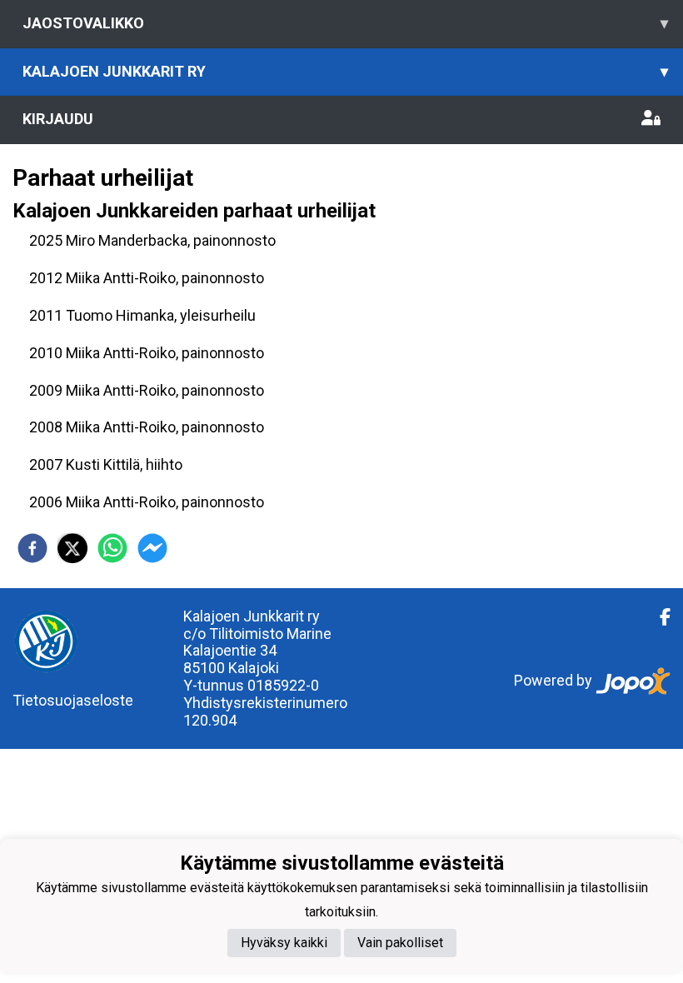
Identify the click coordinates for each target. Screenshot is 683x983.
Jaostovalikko (345, 23)
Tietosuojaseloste (72, 700)
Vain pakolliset (400, 943)
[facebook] (32, 548)
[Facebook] (658, 617)
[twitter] (72, 548)
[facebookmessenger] (152, 548)
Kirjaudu (57, 118)
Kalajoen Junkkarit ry (345, 71)
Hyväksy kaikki (284, 943)
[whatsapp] (112, 548)
